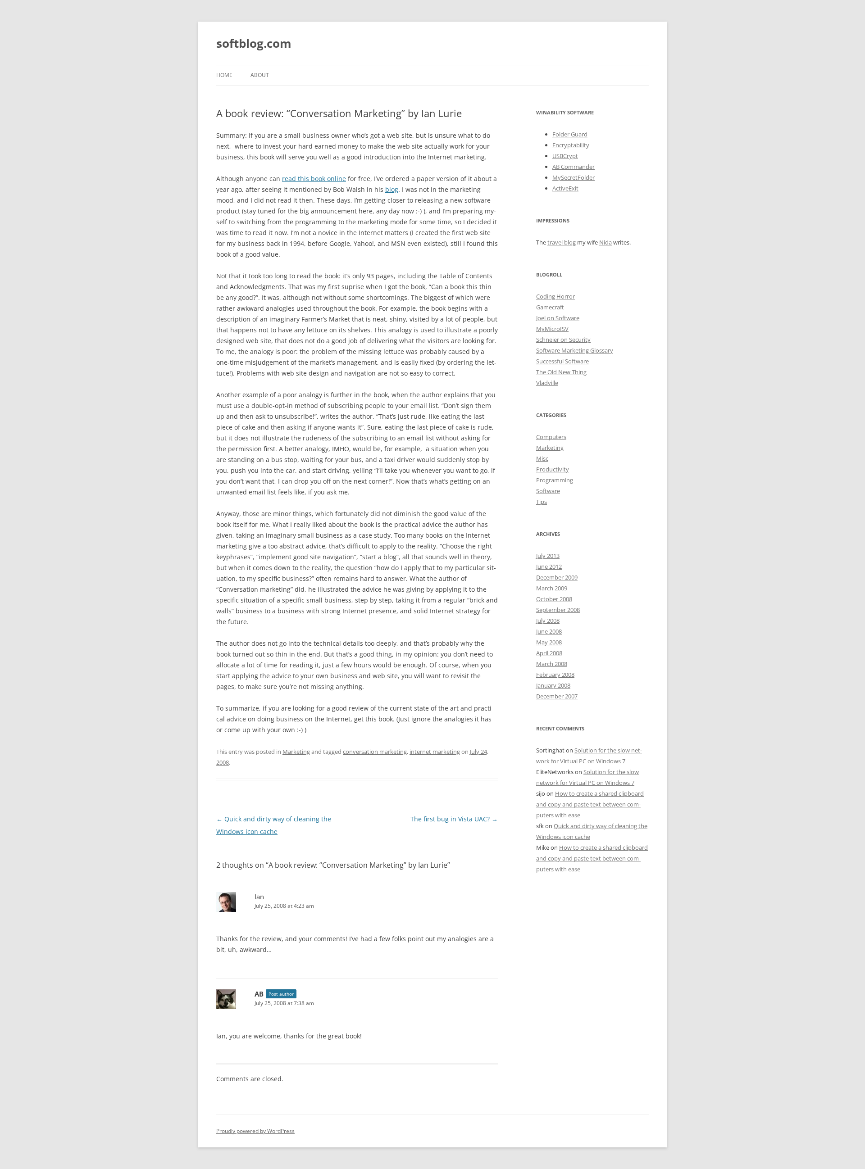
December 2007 (557, 696)
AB (259, 993)
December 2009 (557, 577)
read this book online (314, 178)
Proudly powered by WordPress (255, 1131)
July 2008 (548, 620)
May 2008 (549, 642)
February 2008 (555, 675)
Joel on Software (557, 318)
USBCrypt (565, 156)
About (259, 75)
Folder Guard (569, 134)
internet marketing (435, 752)
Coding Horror (555, 296)
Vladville (547, 383)
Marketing (296, 752)
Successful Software (562, 361)
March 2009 (551, 588)
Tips (541, 502)
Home (224, 75)
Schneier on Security (563, 339)
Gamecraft (550, 307)
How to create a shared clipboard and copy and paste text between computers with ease (590, 804)
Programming (554, 480)
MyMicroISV (552, 329)
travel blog (561, 242)
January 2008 (553, 685)
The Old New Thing (561, 372)
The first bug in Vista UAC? (454, 819)
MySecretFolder (573, 177)
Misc (542, 458)
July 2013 (548, 556)
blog (391, 189)
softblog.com (253, 43)
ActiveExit (565, 188)
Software (548, 491)
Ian (259, 896)
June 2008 (549, 631)
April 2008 (549, 653)
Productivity (552, 469)
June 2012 (549, 566)
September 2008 (558, 610)
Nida (605, 242)
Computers (551, 437)
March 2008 (551, 664)
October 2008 (554, 599)
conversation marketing (375, 752)
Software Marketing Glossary (574, 350)
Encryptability (570, 145)
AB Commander (573, 167)
